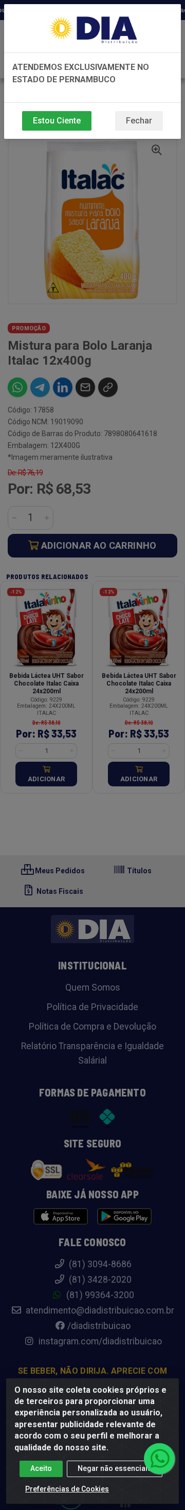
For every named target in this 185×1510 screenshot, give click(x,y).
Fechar (139, 120)
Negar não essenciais (115, 1468)
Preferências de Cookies (67, 1489)
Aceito (41, 1468)
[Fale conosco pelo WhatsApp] (159, 1458)
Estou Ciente (57, 120)
